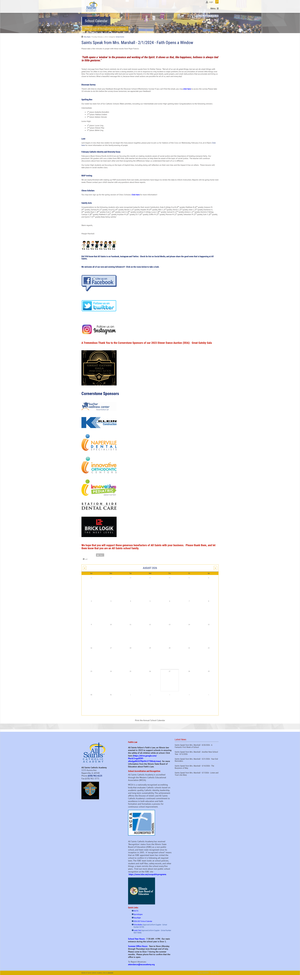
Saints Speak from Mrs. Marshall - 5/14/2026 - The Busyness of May (197, 767)
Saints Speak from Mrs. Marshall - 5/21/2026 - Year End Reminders (197, 760)
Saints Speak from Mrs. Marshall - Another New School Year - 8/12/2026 (197, 753)
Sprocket (110, 973)
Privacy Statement (203, 973)
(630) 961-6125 (95, 775)
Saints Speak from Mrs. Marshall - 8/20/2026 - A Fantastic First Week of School (197, 746)
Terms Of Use (214, 973)
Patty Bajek (87, 37)
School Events (120, 37)
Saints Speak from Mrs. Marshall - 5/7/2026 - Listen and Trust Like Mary (197, 774)
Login (211, 2)
